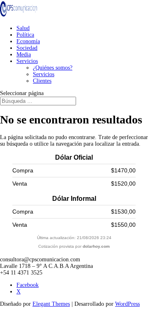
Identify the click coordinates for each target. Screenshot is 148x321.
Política (25, 35)
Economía (28, 41)
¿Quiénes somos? (52, 68)
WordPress (127, 304)
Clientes (42, 81)
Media (23, 54)
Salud (23, 28)
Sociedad (26, 48)
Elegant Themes (51, 304)
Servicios (27, 61)
